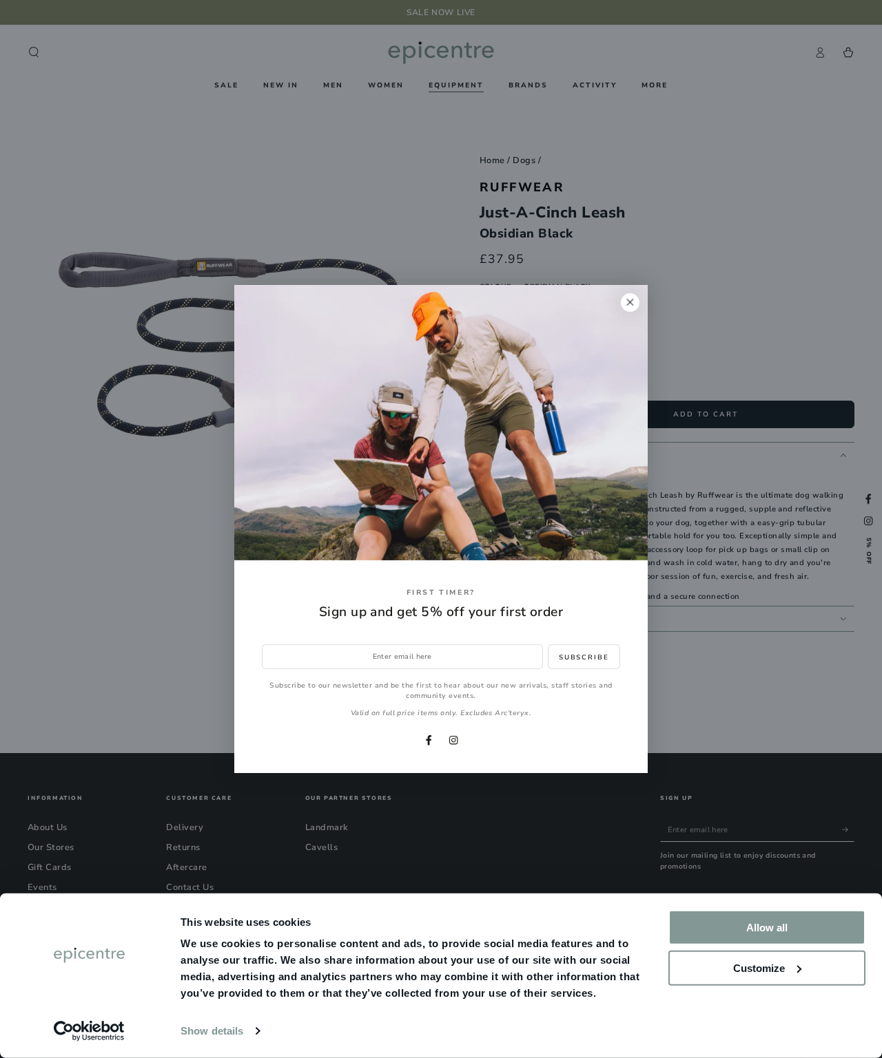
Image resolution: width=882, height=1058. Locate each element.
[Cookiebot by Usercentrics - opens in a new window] (89, 1031)
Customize (759, 967)
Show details (212, 1031)
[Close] (630, 302)
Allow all (767, 927)
